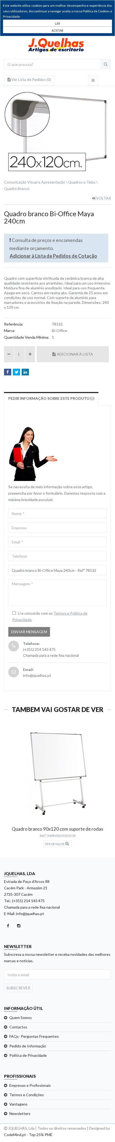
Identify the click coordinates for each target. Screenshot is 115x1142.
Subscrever (18, 988)
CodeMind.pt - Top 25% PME (28, 1134)
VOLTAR (103, 198)
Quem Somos (20, 1017)
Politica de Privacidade (28, 1055)
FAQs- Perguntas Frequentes (34, 1036)
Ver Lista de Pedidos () (31, 79)
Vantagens (18, 1104)
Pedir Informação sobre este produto (49, 398)
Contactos (18, 1027)
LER (57, 23)
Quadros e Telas (81, 182)
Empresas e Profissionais (30, 1085)
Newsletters (19, 1113)
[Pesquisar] (105, 64)
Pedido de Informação (27, 1046)
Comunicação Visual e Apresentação (34, 182)
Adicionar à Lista (75, 354)
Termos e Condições (26, 1094)
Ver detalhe (55, 844)
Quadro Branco (16, 188)
